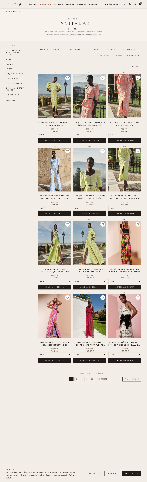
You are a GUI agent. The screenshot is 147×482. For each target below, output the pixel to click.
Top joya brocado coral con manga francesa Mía (90, 123)
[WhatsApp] (19, 4)
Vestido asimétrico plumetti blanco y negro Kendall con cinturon (124, 343)
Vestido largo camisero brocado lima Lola (89, 270)
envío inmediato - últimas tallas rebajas (14, 53)
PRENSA (70, 4)
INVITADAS (45, 4)
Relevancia (132, 55)
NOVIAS (58, 4)
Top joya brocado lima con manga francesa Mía (90, 197)
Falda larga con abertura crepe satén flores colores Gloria (124, 270)
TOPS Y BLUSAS (12, 78)
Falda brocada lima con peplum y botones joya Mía (125, 197)
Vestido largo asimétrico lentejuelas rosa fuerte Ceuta (89, 343)
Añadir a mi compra (54, 141)
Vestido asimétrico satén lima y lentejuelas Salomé (54, 270)
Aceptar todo (132, 473)
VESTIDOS (10, 64)
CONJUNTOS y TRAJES (14, 74)
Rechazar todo (93, 473)
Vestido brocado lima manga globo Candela (54, 123)
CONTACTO (96, 4)
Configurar (113, 473)
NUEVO (9, 59)
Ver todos (10, 101)
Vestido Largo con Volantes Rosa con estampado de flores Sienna (54, 343)
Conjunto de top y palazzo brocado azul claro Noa (54, 197)
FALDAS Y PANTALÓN (14, 83)
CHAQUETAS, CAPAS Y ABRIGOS (15, 89)
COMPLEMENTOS (12, 94)
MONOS (9, 69)
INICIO (32, 4)
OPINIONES (111, 4)
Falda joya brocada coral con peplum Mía (124, 123)
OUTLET (82, 4)
